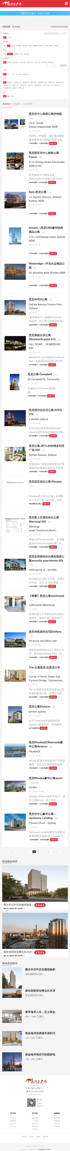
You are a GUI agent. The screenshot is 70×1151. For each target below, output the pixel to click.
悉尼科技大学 (17, 82)
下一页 (43, 852)
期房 (12, 96)
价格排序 (17, 103)
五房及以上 (26, 74)
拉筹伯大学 (23, 85)
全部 (5, 96)
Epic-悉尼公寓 (37, 192)
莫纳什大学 (51, 82)
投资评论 (13, 1124)
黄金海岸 (25, 46)
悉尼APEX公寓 (38, 299)
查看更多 (40, 905)
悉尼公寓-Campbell (40, 374)
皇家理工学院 (60, 82)
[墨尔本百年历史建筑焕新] (35, 883)
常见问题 (57, 1126)
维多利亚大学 (7, 85)
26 (30, 852)
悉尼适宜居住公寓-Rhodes (45, 481)
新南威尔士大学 (42, 82)
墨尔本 (13, 46)
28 (38, 852)
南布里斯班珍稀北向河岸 (18, 952)
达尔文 (46, 46)
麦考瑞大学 (33, 82)
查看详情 (53, 143)
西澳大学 (21, 88)
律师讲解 (57, 1121)
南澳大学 (15, 88)
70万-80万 (44, 62)
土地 (21, 54)
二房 (12, 74)
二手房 (9, 37)
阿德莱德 (35, 46)
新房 (5, 37)
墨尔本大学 (15, 85)
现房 (8, 96)
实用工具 (57, 1124)
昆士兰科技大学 (55, 85)
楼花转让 (35, 1126)
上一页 (17, 852)
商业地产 (26, 54)
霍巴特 (51, 46)
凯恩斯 (56, 46)
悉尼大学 (9, 82)
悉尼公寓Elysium (39, 706)
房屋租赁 (35, 1129)
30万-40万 (16, 62)
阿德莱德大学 (7, 88)
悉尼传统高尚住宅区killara (45, 631)
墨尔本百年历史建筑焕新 (18, 904)
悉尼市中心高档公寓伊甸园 (45, 114)
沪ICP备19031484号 (44, 1149)
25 (26, 852)
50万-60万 (30, 62)
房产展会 (13, 1126)
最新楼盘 (35, 1118)
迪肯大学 (30, 85)
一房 (8, 74)
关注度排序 (28, 103)
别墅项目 (16, 54)
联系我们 (38, 1136)
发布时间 (6, 103)
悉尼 (8, 46)
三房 (16, 74)
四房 (20, 74)
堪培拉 (41, 46)
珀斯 (30, 46)
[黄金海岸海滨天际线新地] (12, 1061)
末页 (48, 852)
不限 (5, 46)
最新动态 (13, 1118)
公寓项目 (9, 54)
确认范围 (63, 65)
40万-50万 (23, 62)
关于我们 (24, 1136)
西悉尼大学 (26, 82)
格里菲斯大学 (38, 85)
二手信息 (35, 1121)
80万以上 (51, 62)
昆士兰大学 (46, 85)
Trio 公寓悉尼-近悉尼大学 (44, 667)
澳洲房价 (13, 1121)
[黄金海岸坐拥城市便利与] (12, 1038)
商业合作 (31, 1136)
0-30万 (9, 62)
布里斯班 (18, 46)
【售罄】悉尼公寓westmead (46, 596)
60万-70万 (37, 62)
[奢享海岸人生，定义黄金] (12, 1016)
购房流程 (57, 1118)
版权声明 (45, 1136)
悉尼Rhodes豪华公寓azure (46, 778)
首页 (12, 852)
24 (22, 852)
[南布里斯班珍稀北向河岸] (35, 931)
